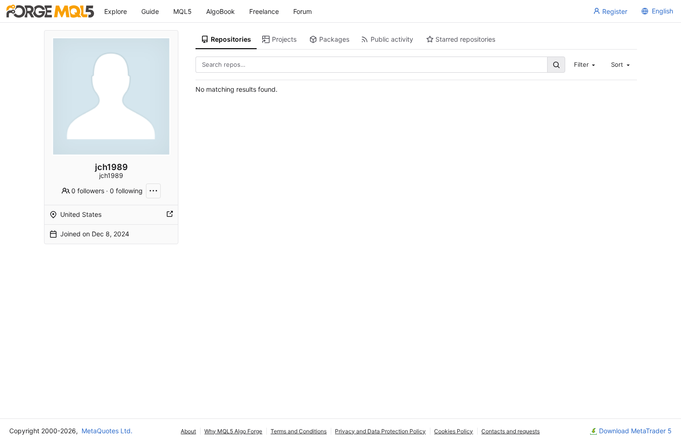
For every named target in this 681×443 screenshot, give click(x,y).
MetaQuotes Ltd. (107, 431)
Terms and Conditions (299, 431)
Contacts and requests (510, 431)
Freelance (264, 11)
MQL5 (182, 11)
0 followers (87, 191)
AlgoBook (220, 11)
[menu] (656, 11)
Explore (115, 11)
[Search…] (556, 65)
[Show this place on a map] (169, 214)
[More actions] (153, 191)
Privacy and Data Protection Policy (380, 431)
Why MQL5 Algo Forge (233, 431)
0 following (126, 191)
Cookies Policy (453, 431)
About (188, 431)
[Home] (50, 11)
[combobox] (585, 64)
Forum (302, 11)
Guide (150, 11)
